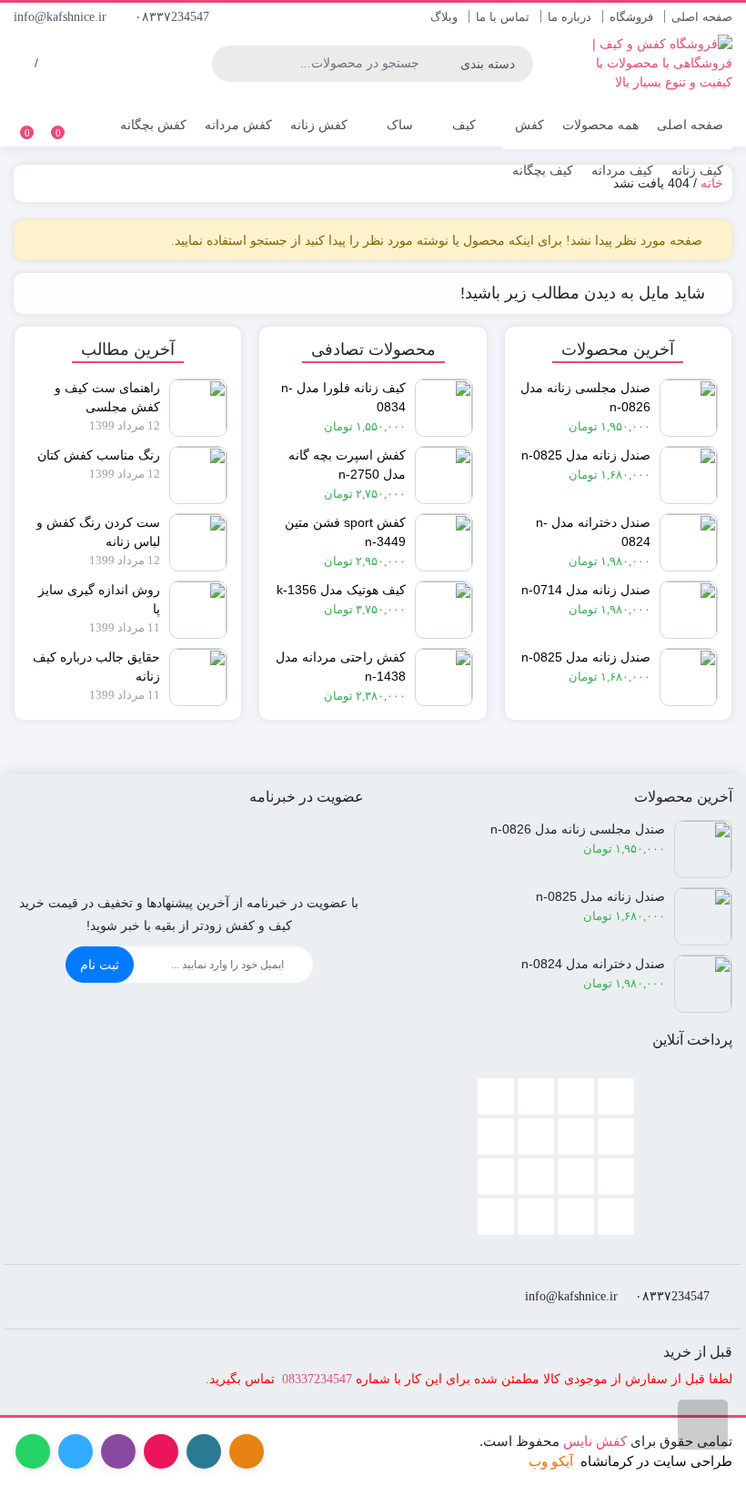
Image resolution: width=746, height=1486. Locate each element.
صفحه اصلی (701, 17)
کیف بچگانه (542, 170)
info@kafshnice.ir (62, 17)
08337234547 (317, 1379)
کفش (527, 124)
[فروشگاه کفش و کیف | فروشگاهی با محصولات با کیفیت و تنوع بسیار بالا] (650, 63)
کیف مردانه (622, 170)
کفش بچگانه (153, 124)
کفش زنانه (319, 124)
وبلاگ (444, 17)
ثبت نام (99, 964)
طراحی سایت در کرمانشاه (656, 1461)
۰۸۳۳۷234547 (174, 17)
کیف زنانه (697, 170)
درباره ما (569, 17)
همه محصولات (600, 124)
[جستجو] (226, 63)
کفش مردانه (238, 124)
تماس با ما (502, 17)
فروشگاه (631, 17)
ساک (398, 124)
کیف (462, 124)
